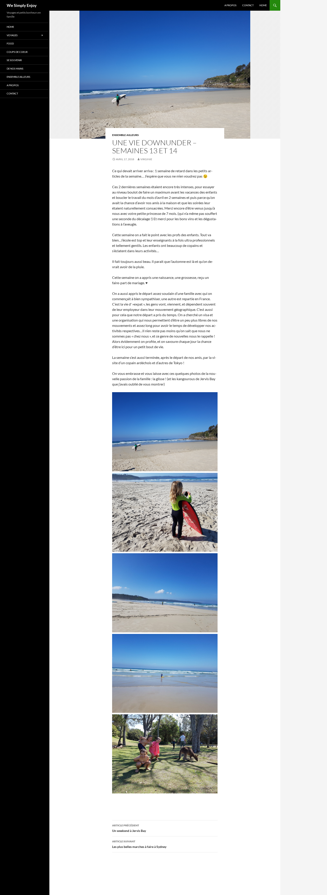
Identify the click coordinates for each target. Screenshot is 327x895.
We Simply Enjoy (22, 5)
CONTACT (248, 5)
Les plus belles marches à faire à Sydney (139, 844)
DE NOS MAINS (15, 68)
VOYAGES (12, 35)
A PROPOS (230, 5)
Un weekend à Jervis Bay (129, 828)
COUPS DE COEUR (17, 51)
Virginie (146, 159)
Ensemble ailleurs (125, 135)
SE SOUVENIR (14, 60)
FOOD (10, 43)
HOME (263, 5)
